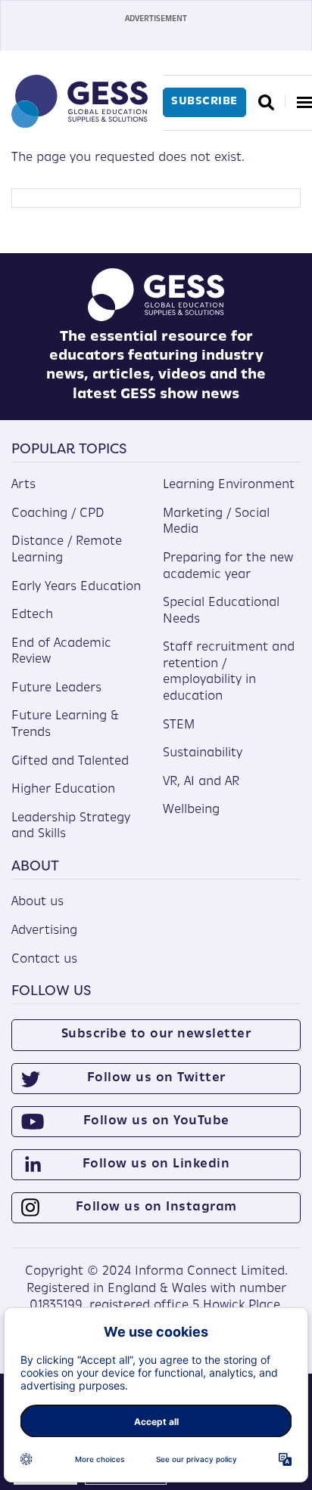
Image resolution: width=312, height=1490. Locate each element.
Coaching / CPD (58, 514)
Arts (23, 485)
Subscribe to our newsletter (156, 1034)
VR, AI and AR (201, 782)
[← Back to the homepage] (79, 125)
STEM (179, 725)
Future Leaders (56, 688)
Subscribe (204, 101)
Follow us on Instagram (156, 1207)
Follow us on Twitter (156, 1078)
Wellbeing (191, 810)
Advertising (44, 931)
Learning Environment (229, 485)
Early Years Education (76, 587)
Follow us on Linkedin (156, 1164)
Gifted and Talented (70, 762)
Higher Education (63, 790)
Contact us (44, 960)
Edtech (32, 615)
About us (37, 902)
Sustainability (202, 753)
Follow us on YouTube (156, 1121)
